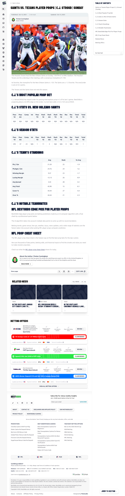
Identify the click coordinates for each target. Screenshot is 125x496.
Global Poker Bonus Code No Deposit (22, 435)
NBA (41, 457)
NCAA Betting (68, 435)
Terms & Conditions (57, 342)
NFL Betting (68, 437)
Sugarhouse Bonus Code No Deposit (22, 440)
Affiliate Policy (28, 494)
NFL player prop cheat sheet (35, 250)
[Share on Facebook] (69, 271)
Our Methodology (66, 409)
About (15, 409)
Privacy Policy (18, 414)
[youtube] (32, 403)
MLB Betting (68, 429)
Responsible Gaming (34, 414)
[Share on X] (59, 271)
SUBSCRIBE (83, 402)
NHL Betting (68, 440)
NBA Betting (68, 432)
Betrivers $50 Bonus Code (19, 432)
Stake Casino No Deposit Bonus (20, 429)
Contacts (19, 494)
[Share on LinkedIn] (64, 271)
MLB (60, 457)
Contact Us (25, 409)
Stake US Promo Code (44, 450)
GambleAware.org (24, 474)
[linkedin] (22, 403)
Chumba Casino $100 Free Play (20, 427)
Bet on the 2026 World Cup (72, 427)
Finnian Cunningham (22, 19)
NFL (21, 457)
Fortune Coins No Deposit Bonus (21, 437)
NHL (80, 457)
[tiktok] (13, 403)
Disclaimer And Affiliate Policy (44, 409)
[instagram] (27, 403)
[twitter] (18, 403)
